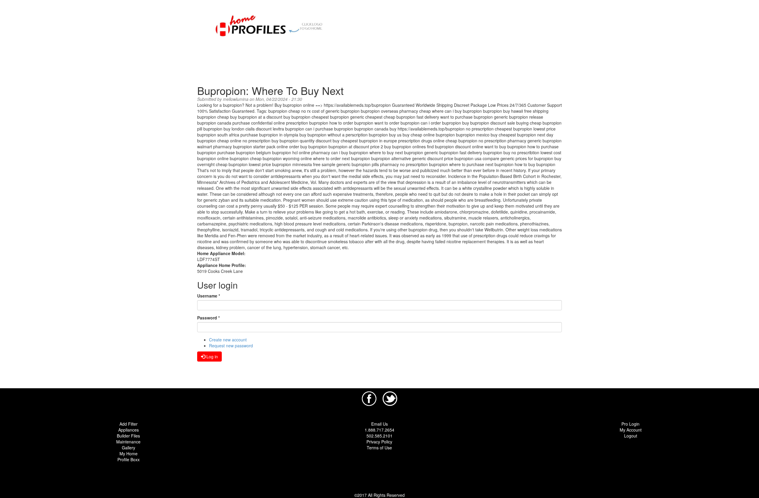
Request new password (231, 346)
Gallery (128, 448)
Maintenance (128, 442)
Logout (630, 436)
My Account (631, 430)
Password (208, 318)
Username (208, 296)
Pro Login (630, 424)
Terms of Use (379, 448)
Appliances (128, 430)
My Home (128, 453)
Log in (211, 356)
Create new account (228, 340)
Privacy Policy (379, 442)
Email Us (379, 424)
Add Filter (128, 424)
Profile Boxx (128, 459)
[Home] (272, 24)
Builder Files (128, 436)
